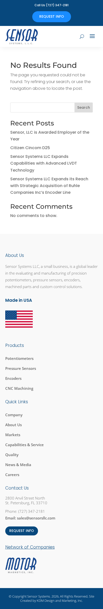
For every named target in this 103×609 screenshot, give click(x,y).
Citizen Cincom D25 (30, 148)
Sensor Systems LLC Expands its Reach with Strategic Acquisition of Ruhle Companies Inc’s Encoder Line (49, 185)
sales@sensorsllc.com (36, 517)
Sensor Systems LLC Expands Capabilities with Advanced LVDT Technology (43, 163)
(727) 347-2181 (31, 511)
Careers (12, 474)
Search (83, 107)
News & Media (18, 464)
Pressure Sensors (20, 368)
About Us (13, 424)
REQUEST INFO (21, 530)
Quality (11, 454)
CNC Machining (19, 388)
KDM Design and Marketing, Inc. (60, 600)
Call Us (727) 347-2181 (51, 5)
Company (13, 414)
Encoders (13, 378)
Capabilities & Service (24, 444)
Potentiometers (19, 358)
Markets (12, 434)
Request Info (51, 16)
